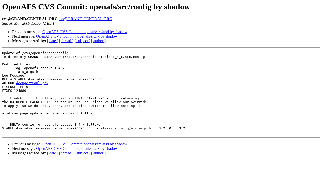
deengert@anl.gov (32, 83)
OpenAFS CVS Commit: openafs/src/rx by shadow (77, 36)
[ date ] (52, 41)
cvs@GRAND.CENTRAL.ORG (85, 19)
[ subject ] (82, 41)
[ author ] (98, 41)
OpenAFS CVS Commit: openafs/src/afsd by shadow (84, 32)
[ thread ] (66, 41)
